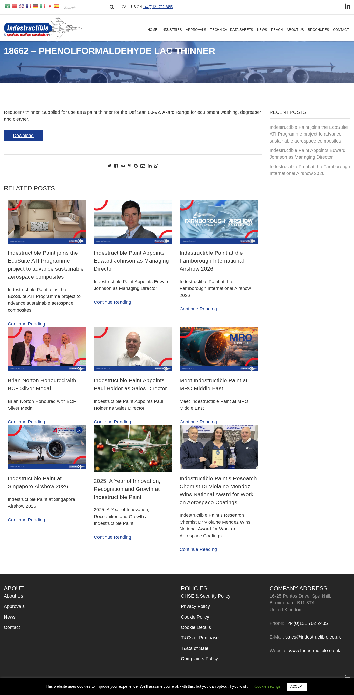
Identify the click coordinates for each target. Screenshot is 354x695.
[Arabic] (7, 6)
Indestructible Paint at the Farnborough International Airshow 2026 (310, 170)
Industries (171, 29)
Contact (341, 29)
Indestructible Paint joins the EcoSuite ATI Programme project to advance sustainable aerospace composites (309, 134)
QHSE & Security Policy (205, 596)
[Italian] (42, 6)
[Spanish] (56, 6)
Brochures (318, 29)
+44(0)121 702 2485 (158, 7)
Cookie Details (196, 627)
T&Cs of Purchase (200, 637)
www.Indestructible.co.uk (314, 650)
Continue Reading (26, 324)
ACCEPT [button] (297, 687)
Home (152, 29)
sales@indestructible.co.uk (313, 637)
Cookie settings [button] (267, 686)
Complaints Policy (199, 658)
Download (23, 135)
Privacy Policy (195, 606)
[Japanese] (49, 6)
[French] (28, 6)
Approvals (196, 29)
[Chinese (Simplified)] (14, 6)
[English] (21, 6)
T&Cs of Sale (194, 648)
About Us (295, 29)
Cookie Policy (195, 617)
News (262, 29)
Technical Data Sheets (231, 29)
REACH (277, 29)
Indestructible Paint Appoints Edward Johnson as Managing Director (307, 154)
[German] (35, 6)
